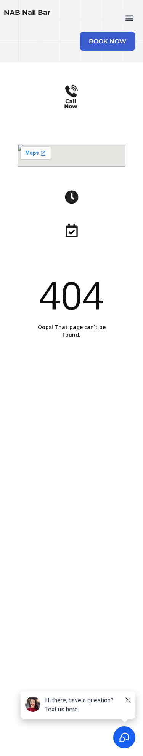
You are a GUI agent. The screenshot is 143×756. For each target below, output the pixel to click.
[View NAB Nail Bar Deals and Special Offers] (72, 230)
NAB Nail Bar (27, 12)
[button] (129, 17)
